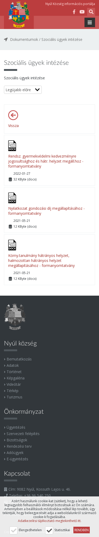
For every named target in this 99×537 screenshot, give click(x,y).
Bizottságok (17, 439)
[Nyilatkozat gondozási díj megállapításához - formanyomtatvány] (14, 197)
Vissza (13, 125)
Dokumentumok (24, 39)
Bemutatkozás (19, 359)
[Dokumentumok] (14, 115)
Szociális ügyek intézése (61, 39)
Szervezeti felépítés (23, 433)
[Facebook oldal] (74, 12)
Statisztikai (62, 530)
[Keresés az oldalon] (91, 12)
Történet (14, 371)
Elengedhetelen (30, 530)
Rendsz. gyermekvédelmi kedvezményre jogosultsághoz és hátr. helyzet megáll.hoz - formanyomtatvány (45, 161)
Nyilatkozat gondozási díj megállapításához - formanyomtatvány (46, 211)
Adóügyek (15, 452)
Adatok (13, 365)
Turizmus (14, 396)
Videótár (14, 384)
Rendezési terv (19, 446)
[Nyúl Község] (19, 14)
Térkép (12, 390)
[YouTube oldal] (82, 12)
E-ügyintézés (17, 458)
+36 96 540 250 (37, 495)
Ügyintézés (16, 427)
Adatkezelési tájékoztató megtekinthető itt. (49, 521)
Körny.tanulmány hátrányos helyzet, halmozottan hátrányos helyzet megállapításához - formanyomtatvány (41, 260)
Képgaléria (16, 377)
